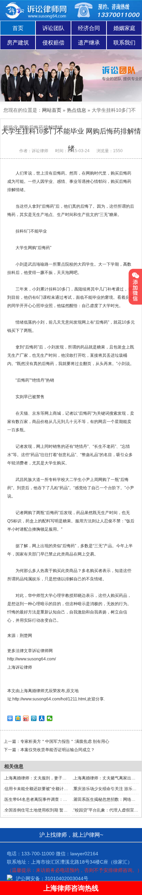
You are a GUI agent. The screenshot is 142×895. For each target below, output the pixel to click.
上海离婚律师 (32, 690)
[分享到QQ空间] (18, 718)
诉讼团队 (53, 28)
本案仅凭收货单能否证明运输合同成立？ (57, 749)
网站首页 (51, 110)
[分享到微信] (50, 718)
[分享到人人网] (42, 718)
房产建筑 (18, 43)
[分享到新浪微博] (26, 718)
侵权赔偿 (53, 43)
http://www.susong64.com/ (31, 659)
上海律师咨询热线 (71, 888)
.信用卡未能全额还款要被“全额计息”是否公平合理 (48, 788)
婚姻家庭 (124, 28)
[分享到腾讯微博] (34, 718)
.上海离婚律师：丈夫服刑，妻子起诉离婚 (41, 778)
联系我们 (124, 43)
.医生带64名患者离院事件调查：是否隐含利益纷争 (49, 799)
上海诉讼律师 (19, 667)
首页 (17, 28)
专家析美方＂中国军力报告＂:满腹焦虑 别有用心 (64, 741)
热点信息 (76, 110)
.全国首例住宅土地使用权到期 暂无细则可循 (43, 810)
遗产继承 (89, 43)
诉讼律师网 (42, 650)
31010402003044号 (66, 878)
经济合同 (89, 28)
